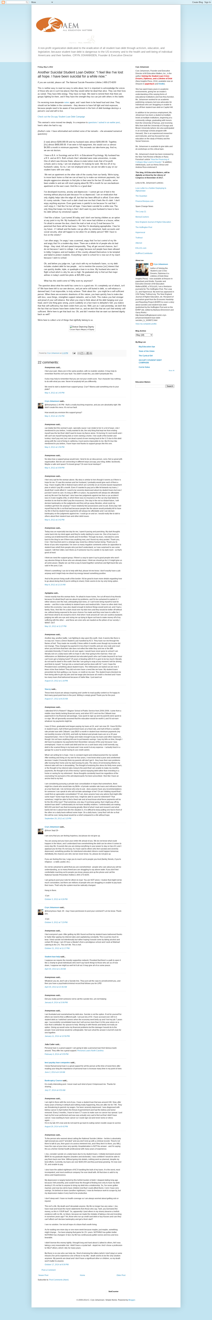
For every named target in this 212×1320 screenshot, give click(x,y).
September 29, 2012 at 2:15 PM (58, 818)
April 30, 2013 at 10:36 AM (56, 987)
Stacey (48, 689)
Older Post (121, 1275)
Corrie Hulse (144, 367)
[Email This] (79, 353)
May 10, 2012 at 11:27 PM (55, 626)
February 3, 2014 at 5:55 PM (56, 1054)
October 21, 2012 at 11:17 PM (57, 948)
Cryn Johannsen (52, 401)
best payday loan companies (57, 1062)
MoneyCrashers (142, 217)
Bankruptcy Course (53, 1081)
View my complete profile (146, 324)
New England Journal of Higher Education (153, 222)
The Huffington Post (143, 227)
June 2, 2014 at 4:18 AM (55, 1072)
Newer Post (43, 1275)
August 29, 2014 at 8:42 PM (56, 1126)
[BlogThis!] (81, 353)
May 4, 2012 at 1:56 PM (54, 447)
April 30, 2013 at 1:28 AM (55, 969)
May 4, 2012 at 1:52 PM (54, 416)
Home (82, 1275)
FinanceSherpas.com (144, 201)
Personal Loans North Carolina (90, 1051)
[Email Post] (74, 353)
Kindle (161, 84)
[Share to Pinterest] (90, 353)
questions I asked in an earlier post (104, 122)
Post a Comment (49, 1270)
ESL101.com (140, 248)
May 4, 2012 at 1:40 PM (54, 393)
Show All (171, 370)
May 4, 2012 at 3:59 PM (54, 468)
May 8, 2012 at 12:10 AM (55, 585)
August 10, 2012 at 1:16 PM (56, 681)
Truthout (138, 238)
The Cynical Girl (146, 356)
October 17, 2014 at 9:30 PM (57, 1264)
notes (67, 102)
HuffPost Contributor (144, 253)
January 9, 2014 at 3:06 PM (56, 1002)
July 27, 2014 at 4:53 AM (55, 1090)
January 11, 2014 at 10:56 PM (57, 1036)
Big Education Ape (147, 347)
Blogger (132, 1300)
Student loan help (52, 957)
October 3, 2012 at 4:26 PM (56, 899)
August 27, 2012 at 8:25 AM (56, 699)
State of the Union (146, 351)
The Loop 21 (140, 212)
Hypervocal (140, 232)
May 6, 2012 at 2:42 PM (54, 520)
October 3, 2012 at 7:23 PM (56, 922)
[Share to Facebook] (87, 353)
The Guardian (141, 196)
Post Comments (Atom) (59, 1280)
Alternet (138, 243)
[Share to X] (84, 353)
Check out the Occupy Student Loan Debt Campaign (61, 117)
